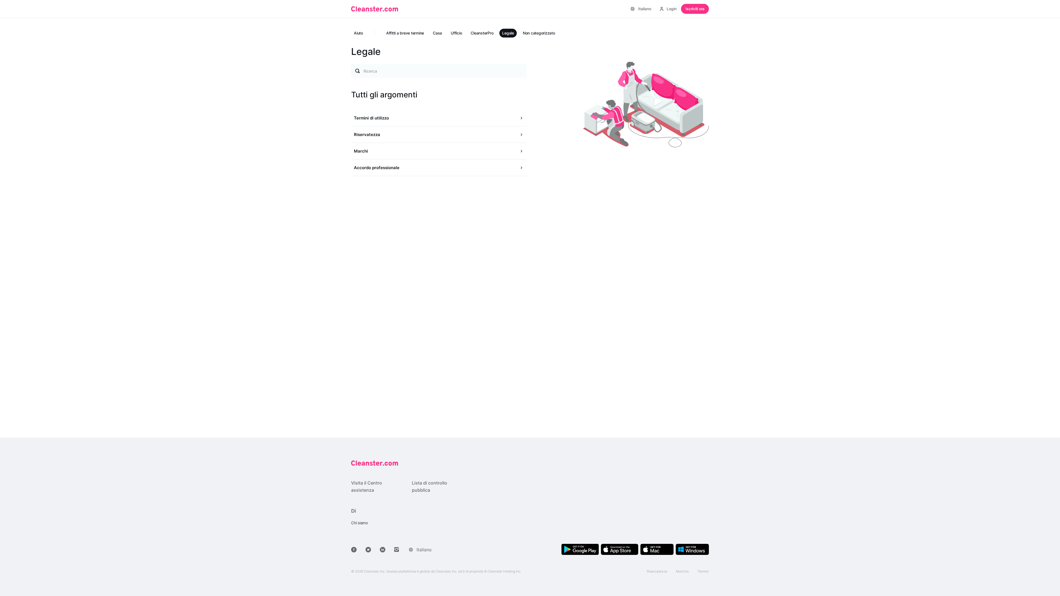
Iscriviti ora (694, 8)
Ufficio (456, 33)
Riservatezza (367, 134)
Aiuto (358, 33)
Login (672, 8)
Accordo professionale (376, 167)
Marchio (682, 571)
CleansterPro (482, 33)
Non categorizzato (539, 33)
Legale (508, 33)
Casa (437, 33)
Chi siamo (359, 522)
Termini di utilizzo (371, 118)
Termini (703, 571)
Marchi (361, 151)
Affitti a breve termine (405, 33)
